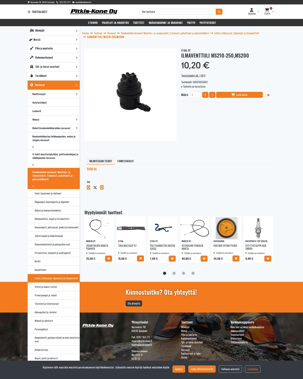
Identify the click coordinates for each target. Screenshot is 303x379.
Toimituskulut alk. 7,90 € (193, 75)
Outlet (184, 357)
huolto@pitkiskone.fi (142, 345)
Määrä (184, 95)
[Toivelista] (268, 95)
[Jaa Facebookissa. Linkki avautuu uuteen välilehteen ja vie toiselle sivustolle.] (90, 188)
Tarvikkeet (186, 346)
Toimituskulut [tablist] (125, 161)
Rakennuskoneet (189, 338)
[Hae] (219, 12)
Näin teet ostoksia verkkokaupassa (247, 327)
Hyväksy (179, 369)
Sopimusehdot (237, 331)
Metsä (184, 331)
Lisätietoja (253, 369)
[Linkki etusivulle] (93, 11)
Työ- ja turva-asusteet (192, 342)
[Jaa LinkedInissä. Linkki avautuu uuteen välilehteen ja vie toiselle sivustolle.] (103, 188)
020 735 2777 (65, 2)
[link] (77, 30)
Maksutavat (236, 338)
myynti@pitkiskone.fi (83, 2)
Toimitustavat (237, 335)
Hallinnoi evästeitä (230, 369)
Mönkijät (185, 327)
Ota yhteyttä (134, 303)
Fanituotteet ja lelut (191, 353)
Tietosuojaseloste (239, 342)
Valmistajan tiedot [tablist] (100, 161)
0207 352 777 (143, 337)
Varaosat (185, 350)
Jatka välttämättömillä (202, 369)
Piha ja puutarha (189, 335)
